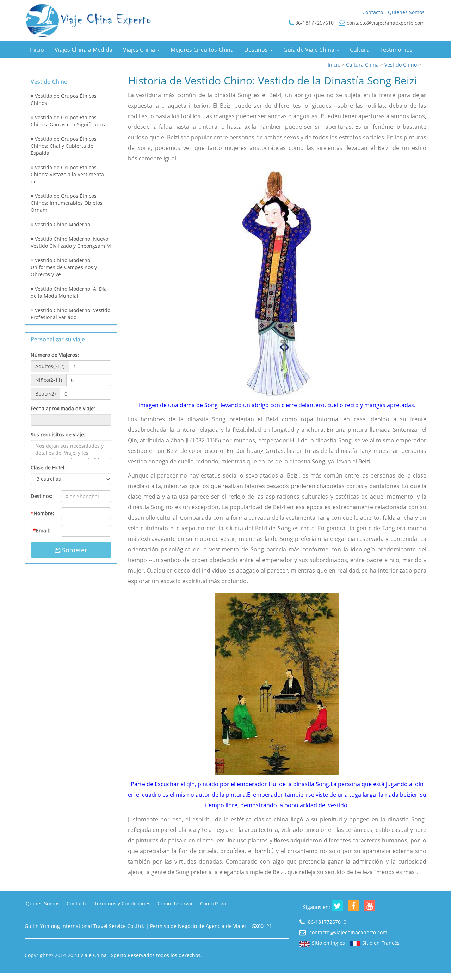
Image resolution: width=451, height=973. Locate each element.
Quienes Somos (406, 12)
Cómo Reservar (175, 903)
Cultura (360, 49)
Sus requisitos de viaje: (58, 434)
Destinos (256, 49)
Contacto (372, 12)
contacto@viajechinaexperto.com (347, 932)
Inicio (37, 49)
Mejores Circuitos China (202, 49)
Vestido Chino (400, 64)
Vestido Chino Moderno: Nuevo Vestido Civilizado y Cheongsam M (71, 242)
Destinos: (41, 496)
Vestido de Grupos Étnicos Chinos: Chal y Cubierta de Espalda (64, 145)
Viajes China (139, 49)
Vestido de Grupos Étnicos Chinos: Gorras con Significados (68, 121)
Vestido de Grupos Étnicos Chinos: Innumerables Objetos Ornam (67, 202)
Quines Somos (43, 903)
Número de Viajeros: (55, 355)
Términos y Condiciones (122, 903)
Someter (73, 550)
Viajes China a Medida (83, 49)
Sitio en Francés (381, 943)
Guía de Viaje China (309, 49)
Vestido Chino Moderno (61, 224)
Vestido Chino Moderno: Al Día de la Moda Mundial (69, 292)
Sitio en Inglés (328, 943)
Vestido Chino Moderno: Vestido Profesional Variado (70, 314)
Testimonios (396, 49)
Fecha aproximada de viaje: (63, 408)
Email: (41, 530)
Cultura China (362, 64)
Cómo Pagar (214, 903)
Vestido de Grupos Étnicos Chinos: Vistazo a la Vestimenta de (67, 174)
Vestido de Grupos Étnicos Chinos (64, 99)
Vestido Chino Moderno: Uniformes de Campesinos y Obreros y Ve (64, 267)
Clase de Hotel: (48, 467)
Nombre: (42, 513)
